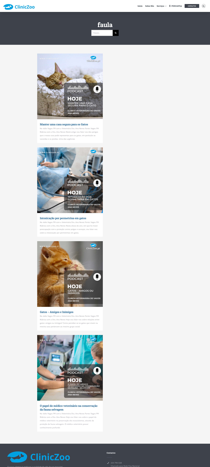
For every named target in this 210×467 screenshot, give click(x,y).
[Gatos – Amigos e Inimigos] (70, 274)
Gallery (74, 86)
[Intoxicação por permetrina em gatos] (70, 180)
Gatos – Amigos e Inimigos (66, 274)
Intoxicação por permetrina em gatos (66, 180)
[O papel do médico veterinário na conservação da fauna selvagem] (70, 368)
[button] (203, 6)
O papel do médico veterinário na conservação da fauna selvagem (66, 368)
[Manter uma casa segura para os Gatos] (70, 86)
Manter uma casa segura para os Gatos (66, 86)
